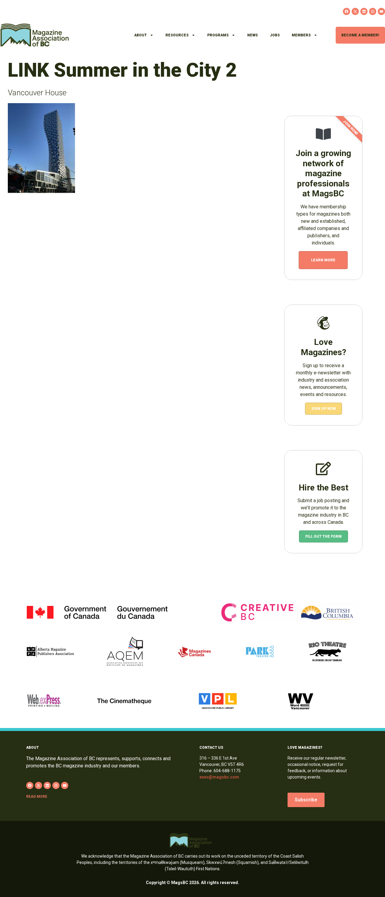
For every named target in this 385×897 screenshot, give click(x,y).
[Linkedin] (364, 11)
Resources (177, 35)
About (140, 35)
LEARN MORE (323, 260)
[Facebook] (346, 11)
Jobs (275, 35)
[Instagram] (372, 11)
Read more (36, 796)
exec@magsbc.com (219, 777)
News (252, 35)
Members (301, 35)
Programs (218, 35)
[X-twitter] (355, 11)
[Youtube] (381, 11)
